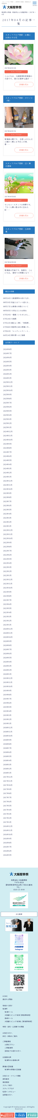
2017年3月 (7, 814)
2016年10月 (7, 834)
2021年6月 (7, 604)
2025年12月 (8, 382)
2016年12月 (7, 826)
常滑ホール (9, 1012)
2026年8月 (7, 349)
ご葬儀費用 (7, 1041)
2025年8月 (7, 398)
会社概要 (19, 914)
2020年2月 (7, 670)
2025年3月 (7, 419)
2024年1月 (7, 476)
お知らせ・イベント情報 (12, 1076)
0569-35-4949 (19, 889)
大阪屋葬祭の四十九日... (16, 298)
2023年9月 (7, 493)
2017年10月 (7, 785)
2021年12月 (7, 579)
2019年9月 (7, 690)
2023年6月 (7, 505)
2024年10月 (8, 439)
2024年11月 (7, 435)
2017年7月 (7, 797)
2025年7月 (7, 402)
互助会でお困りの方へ (13, 1051)
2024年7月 (7, 452)
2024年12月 (8, 431)
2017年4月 (7, 810)
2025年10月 (8, 390)
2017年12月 (7, 777)
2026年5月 (7, 361)
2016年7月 (7, 847)
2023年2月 (7, 522)
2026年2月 (7, 374)
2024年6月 (7, 456)
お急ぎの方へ (7, 1033)
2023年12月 (7, 481)
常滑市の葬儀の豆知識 (13, 1069)
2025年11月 (7, 386)
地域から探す (7, 1005)
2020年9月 (7, 641)
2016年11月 (7, 830)
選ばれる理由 (7, 999)
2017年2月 (7, 818)
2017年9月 (7, 789)
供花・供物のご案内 (10, 1036)
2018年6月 (7, 752)
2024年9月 (7, 444)
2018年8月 (7, 744)
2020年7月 (7, 649)
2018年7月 (7, 748)
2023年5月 (7, 509)
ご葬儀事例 (9, 1048)
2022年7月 (7, 551)
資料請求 (6, 1079)
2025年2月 (7, 423)
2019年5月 (7, 707)
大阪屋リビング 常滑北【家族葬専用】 (19, 1021)
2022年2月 (7, 571)
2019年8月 (7, 694)
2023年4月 (7, 514)
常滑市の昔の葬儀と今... (16, 327)
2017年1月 (7, 822)
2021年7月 (7, 600)
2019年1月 (7, 723)
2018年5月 (7, 756)
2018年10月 (7, 736)
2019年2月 (7, 719)
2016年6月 (7, 851)
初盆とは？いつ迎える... (16, 302)
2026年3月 (7, 370)
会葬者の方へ (7, 1095)
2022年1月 (7, 575)
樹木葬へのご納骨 (14, 335)
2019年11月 (7, 682)
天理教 (9, 319)
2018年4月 (7, 760)
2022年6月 (7, 555)
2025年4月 (7, 415)
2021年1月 (7, 625)
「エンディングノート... (16, 331)
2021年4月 (7, 612)
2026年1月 (7, 378)
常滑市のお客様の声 (12, 1060)
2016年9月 (7, 838)
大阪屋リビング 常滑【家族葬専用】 (18, 1015)
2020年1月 (7, 674)
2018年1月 (7, 773)
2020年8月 (7, 645)
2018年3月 (7, 764)
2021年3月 (7, 616)
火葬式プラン (9, 1044)
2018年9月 (7, 740)
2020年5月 (7, 657)
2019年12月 (7, 678)
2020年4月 (7, 662)
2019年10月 (7, 686)
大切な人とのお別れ (15, 310)
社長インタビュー (9, 1091)
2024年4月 (7, 464)
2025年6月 (7, 407)
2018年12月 (7, 727)
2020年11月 (7, 633)
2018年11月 (7, 731)
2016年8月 (7, 842)
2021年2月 (7, 620)
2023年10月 (7, 489)
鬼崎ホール (9, 1018)
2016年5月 (7, 855)
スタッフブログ (8, 1088)
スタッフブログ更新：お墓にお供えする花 (18, 36)
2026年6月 (7, 357)
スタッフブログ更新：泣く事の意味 (18, 164)
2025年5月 (7, 411)
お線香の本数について (15, 306)
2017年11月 (7, 781)
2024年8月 (7, 448)
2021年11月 (7, 583)
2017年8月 (7, 793)
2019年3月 (7, 715)
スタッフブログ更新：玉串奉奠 (18, 230)
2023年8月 (7, 497)
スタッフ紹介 (7, 1085)
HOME (5, 996)
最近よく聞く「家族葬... (16, 323)
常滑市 (5, 1009)
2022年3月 (7, 567)
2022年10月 (8, 538)
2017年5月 (7, 805)
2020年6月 (7, 653)
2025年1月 (7, 427)
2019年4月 (7, 711)
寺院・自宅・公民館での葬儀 (13, 1027)
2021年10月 (7, 588)
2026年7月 (7, 353)
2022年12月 (8, 530)
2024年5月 (7, 460)
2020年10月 (8, 637)
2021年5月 (7, 608)
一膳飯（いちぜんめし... (16, 314)
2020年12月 (8, 629)
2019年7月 (7, 699)
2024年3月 (7, 468)
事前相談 (6, 1082)
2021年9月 (7, 592)
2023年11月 (7, 485)
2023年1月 (7, 526)
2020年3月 (7, 666)
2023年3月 (7, 518)
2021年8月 (7, 596)
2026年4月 (7, 365)
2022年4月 (7, 563)
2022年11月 (7, 534)
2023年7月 (7, 501)
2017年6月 (7, 801)
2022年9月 (7, 542)
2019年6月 (7, 703)
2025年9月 (7, 394)
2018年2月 (7, 768)
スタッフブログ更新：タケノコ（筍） (19, 99)
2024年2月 (7, 472)
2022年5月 (7, 559)
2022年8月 (7, 546)
